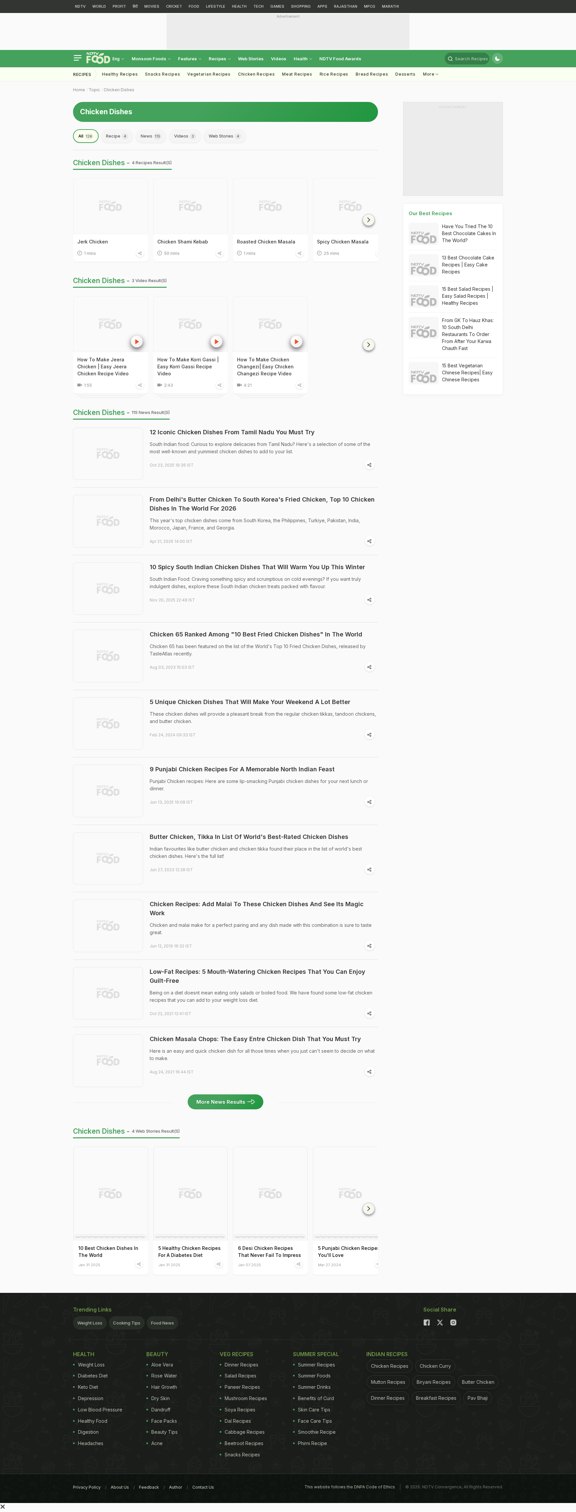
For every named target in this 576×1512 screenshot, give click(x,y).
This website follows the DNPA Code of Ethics (349, 1486)
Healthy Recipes (120, 74)
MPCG (369, 6)
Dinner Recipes (241, 1364)
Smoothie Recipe (317, 1432)
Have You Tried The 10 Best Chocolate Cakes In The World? (469, 233)
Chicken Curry (435, 1366)
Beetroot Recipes (244, 1443)
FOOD (194, 6)
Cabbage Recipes (245, 1432)
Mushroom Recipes (246, 1398)
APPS (322, 6)
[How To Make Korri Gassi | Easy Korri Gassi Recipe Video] (190, 324)
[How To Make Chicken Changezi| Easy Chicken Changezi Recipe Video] (270, 324)
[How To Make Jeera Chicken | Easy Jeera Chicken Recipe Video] (110, 324)
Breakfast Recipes (436, 1398)
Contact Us (203, 1487)
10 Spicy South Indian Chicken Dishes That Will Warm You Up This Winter (257, 567)
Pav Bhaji (478, 1398)
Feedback (149, 1487)
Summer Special (316, 1354)
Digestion (88, 1432)
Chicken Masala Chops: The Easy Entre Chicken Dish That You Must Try (255, 1038)
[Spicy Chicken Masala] (350, 206)
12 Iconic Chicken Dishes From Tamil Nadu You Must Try (232, 432)
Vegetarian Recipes (209, 74)
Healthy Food (92, 1421)
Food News (162, 1322)
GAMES (277, 6)
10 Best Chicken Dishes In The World (108, 1251)
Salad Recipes (240, 1375)
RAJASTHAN (345, 6)
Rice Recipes (334, 74)
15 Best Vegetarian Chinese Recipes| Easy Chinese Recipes (467, 372)
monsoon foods (149, 58)
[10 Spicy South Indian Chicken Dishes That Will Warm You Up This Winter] (108, 589)
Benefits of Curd (316, 1398)
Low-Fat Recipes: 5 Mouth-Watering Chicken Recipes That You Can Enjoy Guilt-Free (257, 976)
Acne (157, 1443)
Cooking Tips (126, 1322)
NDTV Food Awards (340, 58)
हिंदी (135, 6)
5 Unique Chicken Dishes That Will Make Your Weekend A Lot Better (250, 701)
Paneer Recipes (242, 1387)
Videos (278, 58)
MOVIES (151, 6)
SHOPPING (301, 6)
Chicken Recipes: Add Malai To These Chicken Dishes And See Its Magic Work (257, 909)
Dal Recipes (238, 1421)
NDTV (80, 6)
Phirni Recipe (312, 1443)
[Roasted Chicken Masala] (270, 206)
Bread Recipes (372, 74)
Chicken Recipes (256, 74)
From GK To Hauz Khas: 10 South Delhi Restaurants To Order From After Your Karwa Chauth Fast (468, 334)
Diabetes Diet (93, 1375)
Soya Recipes (240, 1409)
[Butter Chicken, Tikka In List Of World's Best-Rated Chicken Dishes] (108, 858)
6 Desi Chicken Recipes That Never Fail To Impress (269, 1251)
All (85, 136)
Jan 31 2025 (89, 1265)
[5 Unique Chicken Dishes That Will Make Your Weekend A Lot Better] (108, 723)
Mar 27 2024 (329, 1265)
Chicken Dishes (119, 89)
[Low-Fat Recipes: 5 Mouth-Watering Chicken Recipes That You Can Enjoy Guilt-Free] (108, 993)
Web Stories (251, 58)
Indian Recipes (387, 1354)
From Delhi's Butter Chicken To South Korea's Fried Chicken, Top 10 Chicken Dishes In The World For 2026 (262, 504)
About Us (120, 1487)
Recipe (116, 136)
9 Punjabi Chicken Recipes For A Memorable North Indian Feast (242, 769)
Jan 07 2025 (249, 1265)
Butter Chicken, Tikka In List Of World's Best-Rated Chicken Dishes (249, 836)
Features (188, 58)
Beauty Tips (164, 1432)
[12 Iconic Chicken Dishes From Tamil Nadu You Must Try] (108, 454)
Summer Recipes (316, 1364)
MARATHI (390, 6)
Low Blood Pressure (100, 1409)
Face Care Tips (315, 1421)
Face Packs (164, 1421)
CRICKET (174, 6)
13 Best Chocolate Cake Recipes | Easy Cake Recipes (468, 264)
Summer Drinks (314, 1387)
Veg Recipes (236, 1354)
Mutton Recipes (388, 1382)
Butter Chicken (478, 1382)
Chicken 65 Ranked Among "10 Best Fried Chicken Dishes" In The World (256, 634)
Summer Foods (314, 1375)
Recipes (218, 58)
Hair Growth (164, 1387)
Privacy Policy (87, 1487)
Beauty (157, 1354)
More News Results (220, 1102)
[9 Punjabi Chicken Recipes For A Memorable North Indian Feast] (108, 791)
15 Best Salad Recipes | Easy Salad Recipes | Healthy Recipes (467, 296)
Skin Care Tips (314, 1409)
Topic (94, 89)
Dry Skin (160, 1398)
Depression (90, 1398)
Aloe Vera (162, 1364)
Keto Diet (88, 1387)
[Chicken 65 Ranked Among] (108, 656)
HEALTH (239, 6)
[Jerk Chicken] (110, 206)
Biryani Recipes (434, 1382)
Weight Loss (89, 1322)
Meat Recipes (297, 74)
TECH (258, 6)
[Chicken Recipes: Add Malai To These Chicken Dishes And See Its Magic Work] (108, 926)
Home (79, 89)
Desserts (405, 74)
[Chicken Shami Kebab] (190, 206)
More (429, 74)
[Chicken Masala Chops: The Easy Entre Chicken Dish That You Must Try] (108, 1060)
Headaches (90, 1443)
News (150, 136)
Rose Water (164, 1375)
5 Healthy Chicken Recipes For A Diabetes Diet (189, 1251)
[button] (369, 220)
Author (175, 1487)
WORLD (99, 6)
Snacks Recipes (162, 74)
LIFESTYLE (215, 6)
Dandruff (160, 1409)
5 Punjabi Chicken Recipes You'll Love (349, 1251)
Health (301, 58)
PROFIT (119, 6)
